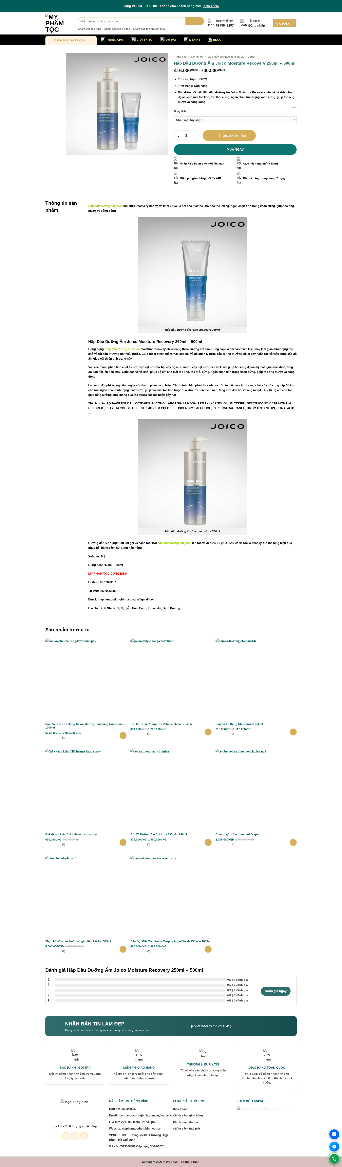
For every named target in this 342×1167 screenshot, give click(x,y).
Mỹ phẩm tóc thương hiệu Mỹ (225, 56)
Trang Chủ (114, 39)
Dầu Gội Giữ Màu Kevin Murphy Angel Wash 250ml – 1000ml (170, 941)
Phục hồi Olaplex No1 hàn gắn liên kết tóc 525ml (78, 941)
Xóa (294, 107)
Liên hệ (194, 39)
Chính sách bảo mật (186, 1128)
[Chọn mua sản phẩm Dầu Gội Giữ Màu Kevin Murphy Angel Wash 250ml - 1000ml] (208, 949)
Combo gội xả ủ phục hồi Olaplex (238, 834)
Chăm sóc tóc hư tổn (117, 28)
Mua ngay (235, 149)
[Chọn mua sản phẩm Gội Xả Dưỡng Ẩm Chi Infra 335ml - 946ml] (208, 842)
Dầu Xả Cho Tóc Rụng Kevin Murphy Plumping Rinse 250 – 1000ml (85, 725)
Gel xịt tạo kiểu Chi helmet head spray (71, 834)
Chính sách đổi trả (185, 1122)
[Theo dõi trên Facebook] (66, 1136)
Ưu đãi (170, 39)
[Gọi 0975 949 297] (334, 1159)
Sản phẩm (197, 56)
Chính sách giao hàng (188, 1115)
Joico (251, 56)
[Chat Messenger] (334, 1147)
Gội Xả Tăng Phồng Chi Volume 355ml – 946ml (161, 724)
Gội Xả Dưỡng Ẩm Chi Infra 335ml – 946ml (158, 834)
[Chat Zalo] (334, 1134)
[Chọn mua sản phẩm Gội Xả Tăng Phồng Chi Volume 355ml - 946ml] (208, 732)
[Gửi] (195, 21)
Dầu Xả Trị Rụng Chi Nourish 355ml (239, 724)
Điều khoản (180, 1109)
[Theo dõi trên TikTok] (84, 1136)
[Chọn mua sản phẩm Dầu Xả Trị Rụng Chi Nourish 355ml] (293, 732)
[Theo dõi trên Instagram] (75, 1136)
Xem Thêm (211, 6)
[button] (284, 23)
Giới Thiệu (144, 39)
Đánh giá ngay (276, 991)
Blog (217, 39)
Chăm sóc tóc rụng (89, 28)
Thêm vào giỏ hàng (232, 135)
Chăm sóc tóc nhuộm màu (149, 28)
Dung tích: (180, 111)
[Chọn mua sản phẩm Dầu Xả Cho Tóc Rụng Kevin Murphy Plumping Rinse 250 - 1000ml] (123, 735)
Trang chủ (180, 56)
